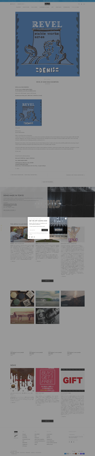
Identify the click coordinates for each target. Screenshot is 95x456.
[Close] (66, 218)
